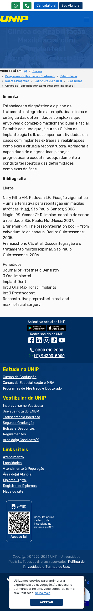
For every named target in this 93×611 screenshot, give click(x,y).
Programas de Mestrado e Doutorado (30, 76)
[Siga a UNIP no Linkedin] (39, 342)
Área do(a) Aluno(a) (17, 474)
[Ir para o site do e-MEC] (31, 521)
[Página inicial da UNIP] (25, 71)
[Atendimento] (27, 5)
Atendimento (13, 457)
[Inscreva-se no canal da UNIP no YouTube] (61, 342)
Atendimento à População (23, 469)
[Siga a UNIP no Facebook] (32, 342)
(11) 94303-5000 (49, 356)
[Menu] (86, 19)
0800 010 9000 (49, 350)
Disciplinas (74, 81)
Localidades (12, 463)
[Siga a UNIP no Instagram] (47, 342)
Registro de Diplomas (20, 486)
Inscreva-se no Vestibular (23, 406)
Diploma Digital (14, 480)
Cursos (37, 71)
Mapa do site (13, 492)
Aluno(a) (74, 6)
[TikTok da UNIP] (54, 342)
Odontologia (68, 76)
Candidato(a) (46, 6)
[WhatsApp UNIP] (15, 5)
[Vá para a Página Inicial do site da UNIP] (14, 19)
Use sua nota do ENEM (21, 411)
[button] (43, 593)
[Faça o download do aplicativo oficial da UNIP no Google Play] (36, 328)
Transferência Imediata (21, 417)
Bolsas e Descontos (19, 429)
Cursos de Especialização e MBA (28, 383)
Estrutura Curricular (48, 81)
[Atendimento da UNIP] (27, 5)
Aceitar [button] (46, 602)
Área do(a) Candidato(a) (21, 440)
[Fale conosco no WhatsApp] (15, 5)
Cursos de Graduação (19, 377)
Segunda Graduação (18, 423)
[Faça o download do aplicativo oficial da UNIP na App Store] (56, 328)
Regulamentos (14, 434)
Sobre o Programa (17, 81)
